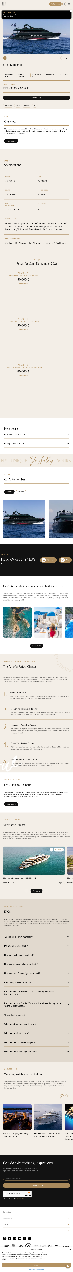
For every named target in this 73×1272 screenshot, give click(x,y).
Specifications (8, 105)
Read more (36, 646)
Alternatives (26, 105)
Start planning (55, 4)
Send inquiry (36, 98)
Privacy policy (40, 1269)
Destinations (7, 1218)
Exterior (9, 492)
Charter (6, 1224)
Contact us (7, 1212)
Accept (36, 1265)
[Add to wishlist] (5, 58)
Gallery (17, 105)
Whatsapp (51, 560)
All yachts (36, 891)
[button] (70, 1249)
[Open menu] (69, 4)
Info (4, 1230)
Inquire (61, 883)
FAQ (35, 105)
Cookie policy (32, 1269)
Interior (21, 492)
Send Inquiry (11, 804)
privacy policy (21, 1198)
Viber (68, 560)
